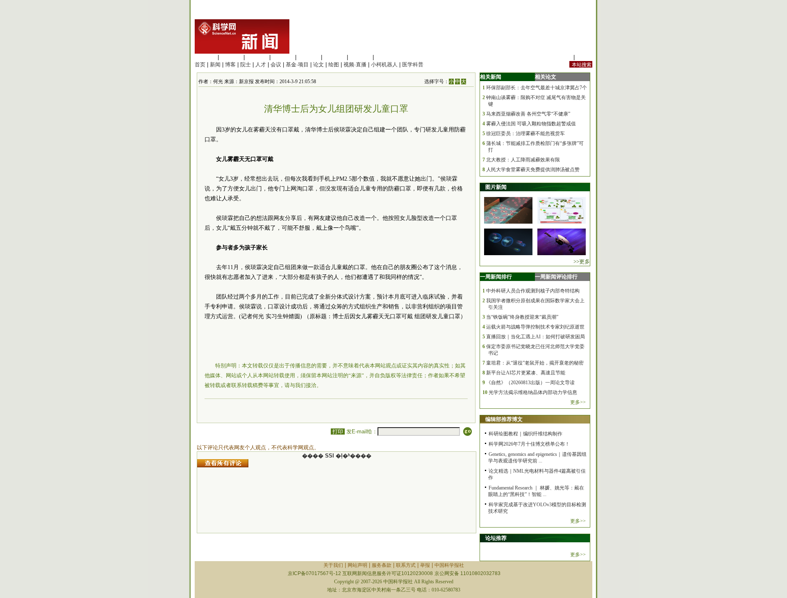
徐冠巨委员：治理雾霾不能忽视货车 (525, 133)
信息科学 (308, 57)
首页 (200, 64)
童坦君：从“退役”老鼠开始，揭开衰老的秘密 (535, 363)
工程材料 (282, 57)
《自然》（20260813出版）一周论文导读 (530, 382)
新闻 (215, 64)
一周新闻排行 (496, 277)
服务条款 (381, 565)
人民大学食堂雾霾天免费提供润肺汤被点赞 (533, 169)
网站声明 (357, 565)
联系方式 (406, 565)
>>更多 (581, 261)
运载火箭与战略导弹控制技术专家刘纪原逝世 (535, 327)
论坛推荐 (496, 538)
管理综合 (386, 57)
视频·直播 (354, 64)
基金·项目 (297, 64)
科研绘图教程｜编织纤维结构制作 (525, 434)
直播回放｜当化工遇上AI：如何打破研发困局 (535, 337)
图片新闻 (496, 187)
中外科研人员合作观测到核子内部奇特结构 (533, 291)
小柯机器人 (384, 64)
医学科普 (412, 64)
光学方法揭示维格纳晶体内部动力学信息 (533, 392)
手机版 (584, 57)
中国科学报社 (449, 565)
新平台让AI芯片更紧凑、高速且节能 (525, 373)
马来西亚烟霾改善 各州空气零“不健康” (528, 114)
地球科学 (334, 57)
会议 (276, 64)
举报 (425, 565)
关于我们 (333, 565)
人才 (260, 64)
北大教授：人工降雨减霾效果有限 (523, 160)
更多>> (578, 402)
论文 (318, 64)
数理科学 (360, 57)
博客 (230, 64)
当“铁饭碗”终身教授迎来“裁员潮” (522, 317)
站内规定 (561, 57)
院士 (245, 64)
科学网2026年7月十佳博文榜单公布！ (529, 444)
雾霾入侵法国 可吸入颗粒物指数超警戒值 (531, 124)
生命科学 (205, 57)
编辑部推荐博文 (504, 419)
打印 (338, 431)
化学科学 (257, 57)
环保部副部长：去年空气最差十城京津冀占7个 (536, 88)
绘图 (333, 64)
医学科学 (231, 57)
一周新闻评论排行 (556, 277)
